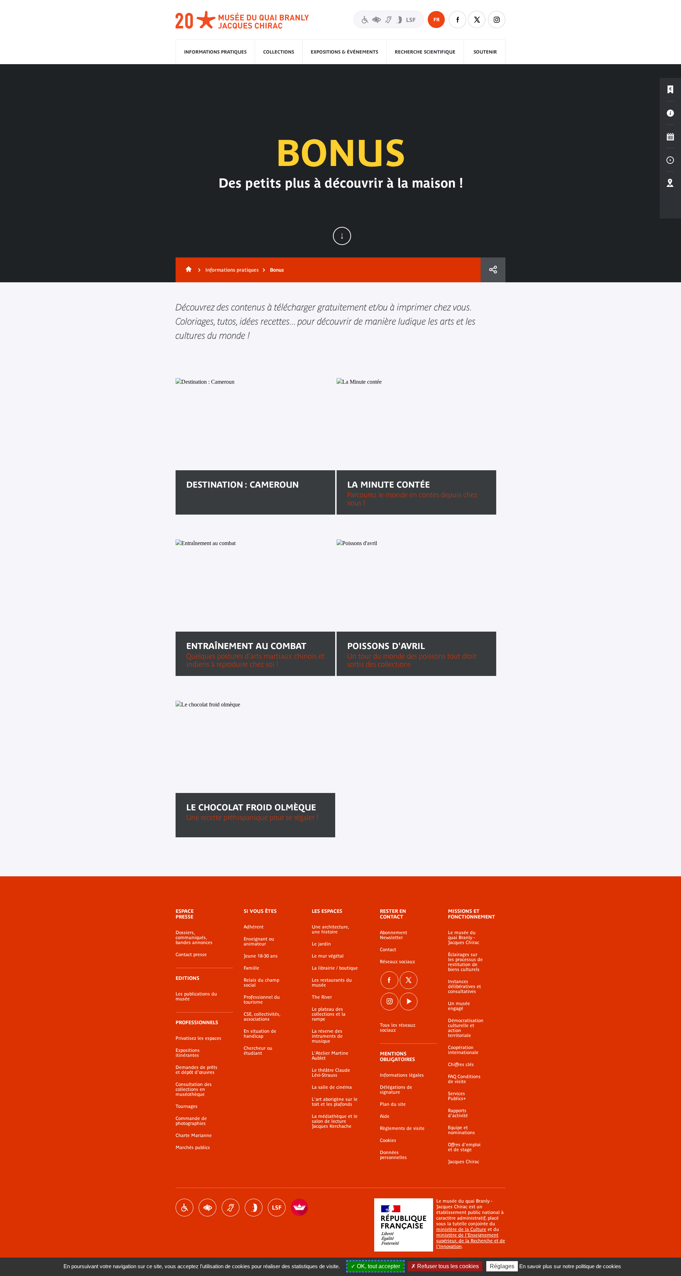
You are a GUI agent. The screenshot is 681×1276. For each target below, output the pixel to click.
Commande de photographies (191, 1121)
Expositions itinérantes (188, 1053)
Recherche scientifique (425, 52)
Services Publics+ (457, 1096)
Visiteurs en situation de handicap (389, 19)
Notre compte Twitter (477, 19)
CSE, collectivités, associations (262, 1017)
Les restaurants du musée (332, 983)
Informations (670, 113)
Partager (493, 269)
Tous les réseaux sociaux (397, 1028)
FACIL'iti (300, 1207)
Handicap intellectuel (253, 1207)
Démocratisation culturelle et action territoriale (465, 1028)
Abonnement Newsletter (393, 935)
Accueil (187, 269)
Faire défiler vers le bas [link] (342, 236)
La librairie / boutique (335, 968)
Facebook (389, 980)
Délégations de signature (396, 1090)
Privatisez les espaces (198, 1038)
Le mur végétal (328, 956)
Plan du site (393, 1104)
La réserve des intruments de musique (327, 1036)
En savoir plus (213, 507)
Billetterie (670, 89)
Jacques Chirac (463, 1161)
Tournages (187, 1106)
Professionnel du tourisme (262, 1000)
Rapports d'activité (458, 1113)
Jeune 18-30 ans (261, 956)
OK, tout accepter (377, 1266)
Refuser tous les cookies (447, 1266)
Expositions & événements (344, 52)
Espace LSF (277, 1207)
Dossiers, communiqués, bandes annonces (194, 937)
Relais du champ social (261, 983)
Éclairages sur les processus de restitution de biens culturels (465, 962)
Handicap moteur (184, 1207)
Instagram (496, 19)
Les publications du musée (196, 997)
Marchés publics (193, 1147)
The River (322, 997)
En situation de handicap (260, 1034)
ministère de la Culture (461, 1229)
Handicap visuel (207, 1207)
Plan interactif (670, 183)
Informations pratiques (215, 52)
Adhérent (254, 927)
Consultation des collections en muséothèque (194, 1089)
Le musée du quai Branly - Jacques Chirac (463, 937)
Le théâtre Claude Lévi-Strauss (331, 1073)
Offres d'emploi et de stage (464, 1147)
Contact (388, 949)
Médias (670, 160)
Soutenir (485, 52)
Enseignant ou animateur (259, 942)
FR (436, 19)
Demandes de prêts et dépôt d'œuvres (196, 1070)
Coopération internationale (463, 1050)
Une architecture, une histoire (330, 929)
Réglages (502, 1266)
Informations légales (402, 1075)
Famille (251, 968)
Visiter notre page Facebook (457, 19)
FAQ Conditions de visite (464, 1079)
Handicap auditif (230, 1207)
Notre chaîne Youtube (408, 1001)
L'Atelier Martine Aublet (330, 1056)
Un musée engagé (459, 1006)
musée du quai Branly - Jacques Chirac (243, 20)
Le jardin (321, 944)
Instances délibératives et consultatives (464, 986)
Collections (278, 52)
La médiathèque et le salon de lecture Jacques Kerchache (335, 1121)
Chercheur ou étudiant (258, 1051)
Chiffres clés (461, 1064)
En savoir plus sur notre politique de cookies (570, 1266)
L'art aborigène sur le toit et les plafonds (335, 1102)
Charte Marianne (194, 1135)
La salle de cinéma (332, 1087)
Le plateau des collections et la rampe (328, 1014)
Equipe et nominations (461, 1130)
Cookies (388, 1140)
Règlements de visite (402, 1128)
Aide (384, 1116)
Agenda (670, 136)
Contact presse (191, 954)
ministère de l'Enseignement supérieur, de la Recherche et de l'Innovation (470, 1240)
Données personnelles (393, 1155)
